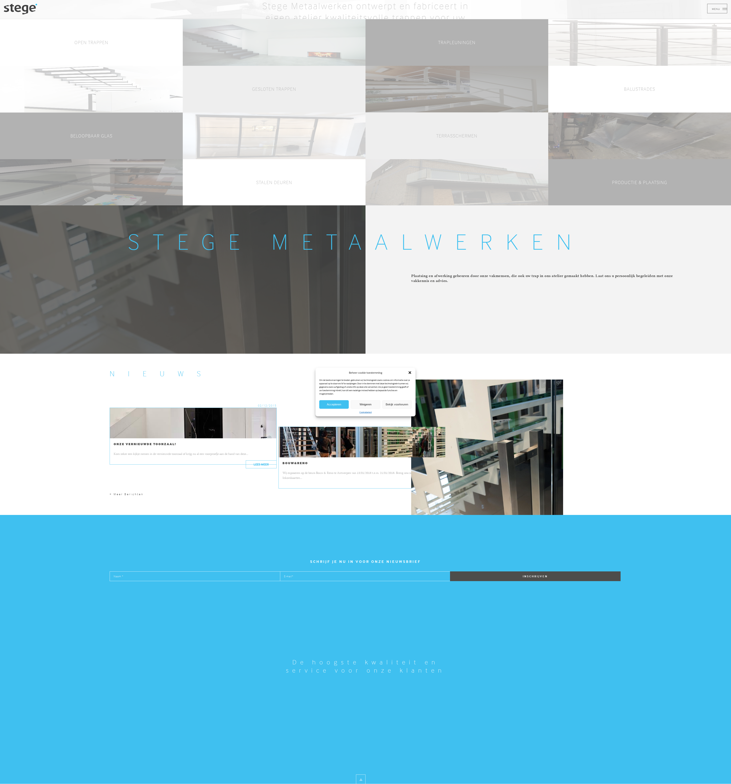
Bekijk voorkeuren (397, 404)
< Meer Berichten (127, 494)
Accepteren (334, 404)
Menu (716, 8)
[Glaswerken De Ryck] (20, 8)
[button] (410, 372)
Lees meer (261, 464)
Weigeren (365, 404)
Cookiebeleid (365, 412)
